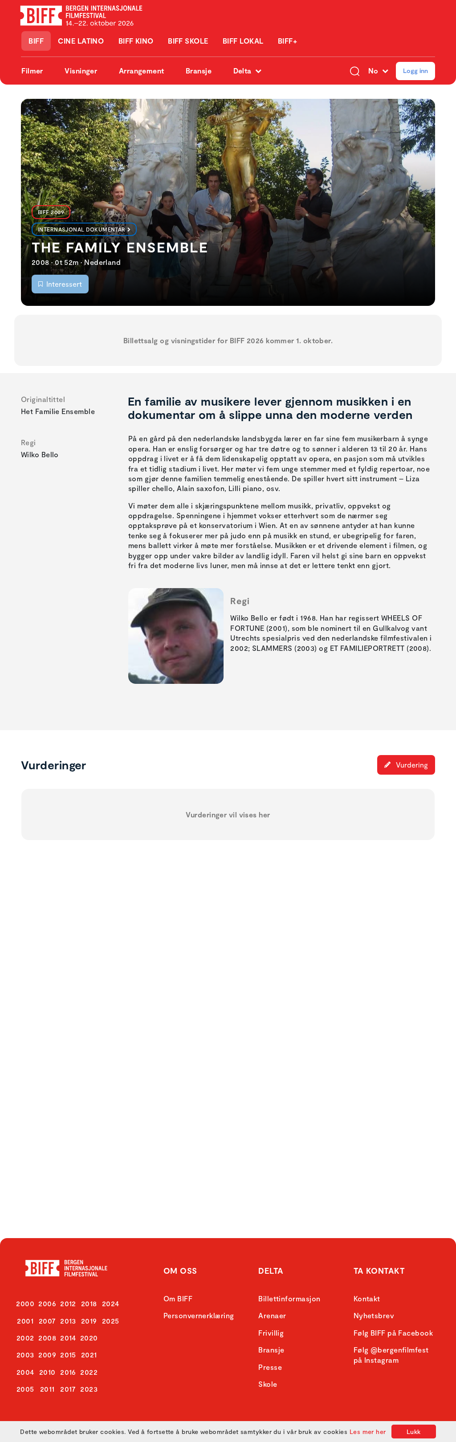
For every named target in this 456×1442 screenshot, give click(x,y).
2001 (25, 1320)
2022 (89, 1372)
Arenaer (272, 1315)
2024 (110, 1303)
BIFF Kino (136, 41)
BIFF (36, 41)
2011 (47, 1389)
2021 (89, 1354)
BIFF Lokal (243, 41)
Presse (270, 1367)
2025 (110, 1320)
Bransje (199, 70)
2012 (68, 1303)
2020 (89, 1337)
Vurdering (411, 764)
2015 (68, 1354)
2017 (68, 1389)
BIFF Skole (188, 41)
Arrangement (141, 70)
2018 (89, 1303)
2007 (47, 1320)
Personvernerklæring (198, 1315)
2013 (68, 1320)
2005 (25, 1389)
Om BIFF (177, 1298)
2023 (89, 1389)
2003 (25, 1354)
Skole (267, 1384)
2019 (89, 1320)
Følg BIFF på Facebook (393, 1332)
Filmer (32, 70)
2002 (25, 1337)
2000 (25, 1303)
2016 (68, 1372)
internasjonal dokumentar (82, 229)
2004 (25, 1372)
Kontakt (367, 1298)
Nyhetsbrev (374, 1315)
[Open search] (355, 71)
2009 (47, 1354)
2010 (47, 1372)
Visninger (81, 70)
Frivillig (271, 1332)
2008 (47, 1337)
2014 (68, 1337)
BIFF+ (287, 41)
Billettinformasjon (289, 1298)
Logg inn (415, 70)
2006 (47, 1303)
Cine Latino (81, 41)
